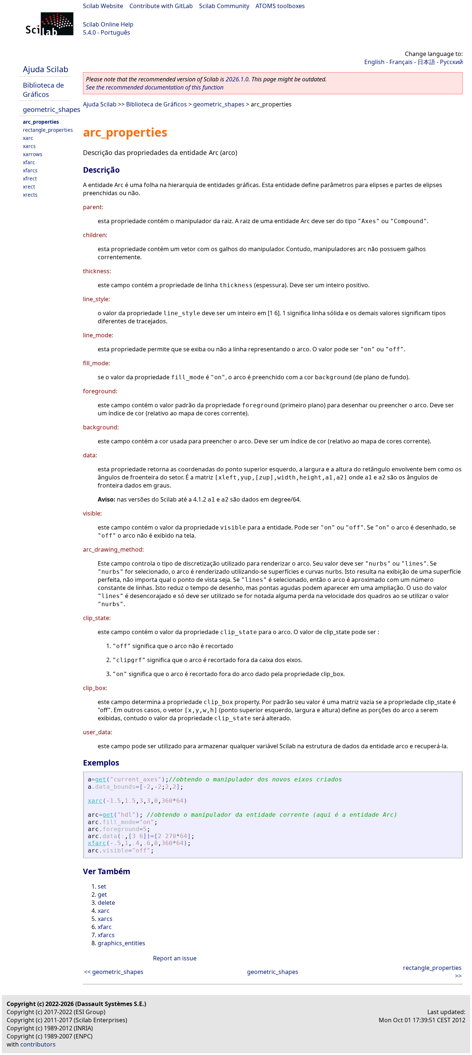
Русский (451, 62)
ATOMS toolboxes (280, 6)
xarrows (32, 154)
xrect (29, 186)
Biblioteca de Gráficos (43, 89)
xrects (30, 194)
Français (401, 62)
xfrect (30, 178)
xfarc (29, 162)
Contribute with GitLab (161, 6)
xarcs (29, 146)
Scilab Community (224, 6)
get (100, 779)
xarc (28, 137)
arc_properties (41, 121)
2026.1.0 (237, 79)
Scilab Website (103, 6)
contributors (38, 1044)
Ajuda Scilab (45, 69)
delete (106, 902)
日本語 (426, 62)
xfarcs (30, 170)
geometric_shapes (51, 109)
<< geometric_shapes (113, 972)
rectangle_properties (48, 129)
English (374, 62)
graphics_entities (121, 943)
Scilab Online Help (108, 24)
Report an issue (175, 958)
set (102, 886)
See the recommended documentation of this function (154, 87)
